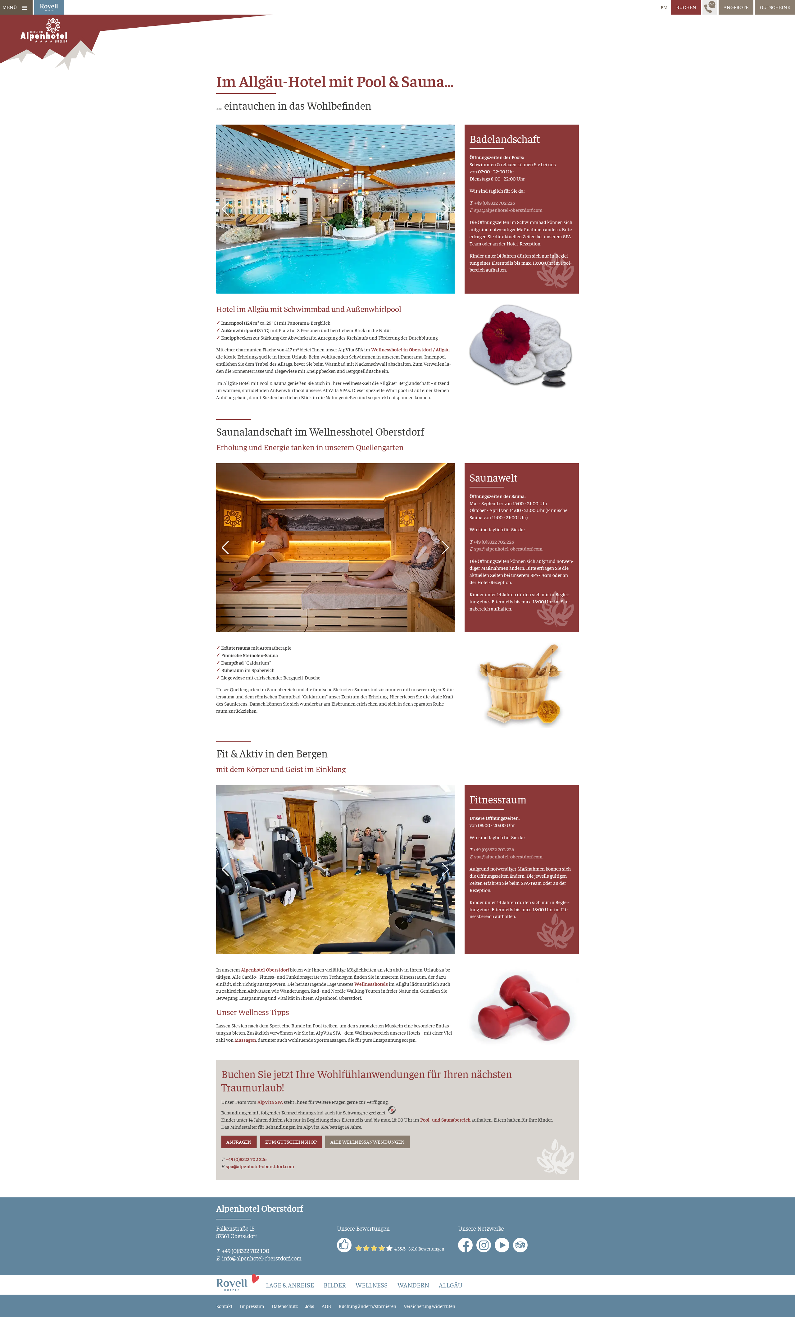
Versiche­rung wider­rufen (429, 1306)
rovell (49, 7)
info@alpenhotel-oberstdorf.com (262, 1258)
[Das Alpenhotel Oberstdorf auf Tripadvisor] (520, 1245)
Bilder (335, 1285)
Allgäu (450, 1285)
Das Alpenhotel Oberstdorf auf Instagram (483, 1245)
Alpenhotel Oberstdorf (265, 969)
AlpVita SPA (270, 1102)
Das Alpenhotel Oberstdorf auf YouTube (502, 1245)
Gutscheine (775, 7)
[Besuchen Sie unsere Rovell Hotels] (238, 1282)
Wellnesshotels (371, 984)
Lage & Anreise (290, 1285)
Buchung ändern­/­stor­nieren (367, 1306)
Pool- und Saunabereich (445, 1119)
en (664, 7)
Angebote (736, 7)
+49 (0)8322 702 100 (245, 1250)
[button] (225, 209)
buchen (686, 7)
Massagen (245, 1039)
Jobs (309, 1306)
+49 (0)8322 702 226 (494, 202)
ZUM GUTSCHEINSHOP (291, 1141)
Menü (9, 7)
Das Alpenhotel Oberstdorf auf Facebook (465, 1245)
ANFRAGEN (239, 1141)
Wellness (372, 1285)
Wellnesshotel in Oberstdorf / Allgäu (410, 349)
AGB (326, 1306)
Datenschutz (285, 1306)
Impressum (252, 1306)
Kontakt (224, 1306)
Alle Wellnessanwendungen (367, 1141)
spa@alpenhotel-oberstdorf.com (508, 210)
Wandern (413, 1285)
